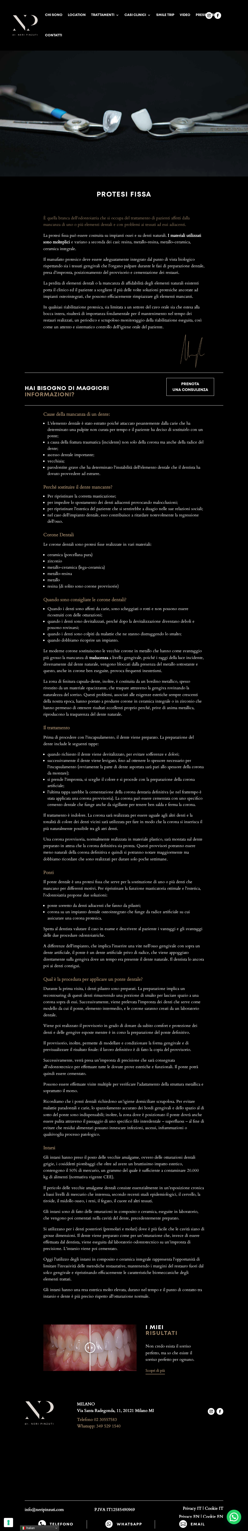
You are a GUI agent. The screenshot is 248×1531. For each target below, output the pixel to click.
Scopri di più (155, 1370)
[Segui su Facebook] (217, 15)
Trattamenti (102, 15)
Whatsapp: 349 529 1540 (99, 1426)
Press (201, 15)
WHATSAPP (129, 1524)
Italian (30, 1528)
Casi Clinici (135, 15)
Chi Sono (53, 15)
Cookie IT (214, 1508)
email (198, 1524)
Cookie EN (213, 1516)
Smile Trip (165, 15)
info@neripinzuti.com (44, 1509)
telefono (61, 1524)
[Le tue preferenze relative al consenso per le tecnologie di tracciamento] (8, 1522)
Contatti (53, 35)
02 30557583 (105, 1419)
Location (77, 15)
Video (185, 15)
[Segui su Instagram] (209, 15)
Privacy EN (189, 1516)
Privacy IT (192, 1508)
